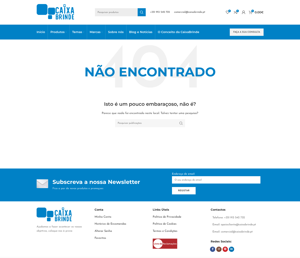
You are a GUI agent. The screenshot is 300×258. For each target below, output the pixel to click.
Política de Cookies (165, 224)
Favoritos (100, 238)
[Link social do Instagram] (219, 249)
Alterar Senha (103, 231)
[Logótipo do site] (55, 12)
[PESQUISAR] (142, 12)
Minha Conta (103, 217)
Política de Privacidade (167, 217)
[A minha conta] (243, 12)
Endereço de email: (183, 174)
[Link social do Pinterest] (225, 249)
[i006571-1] (165, 244)
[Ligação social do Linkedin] (231, 249)
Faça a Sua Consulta (246, 32)
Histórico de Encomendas (110, 224)
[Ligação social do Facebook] (212, 249)
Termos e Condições (165, 231)
